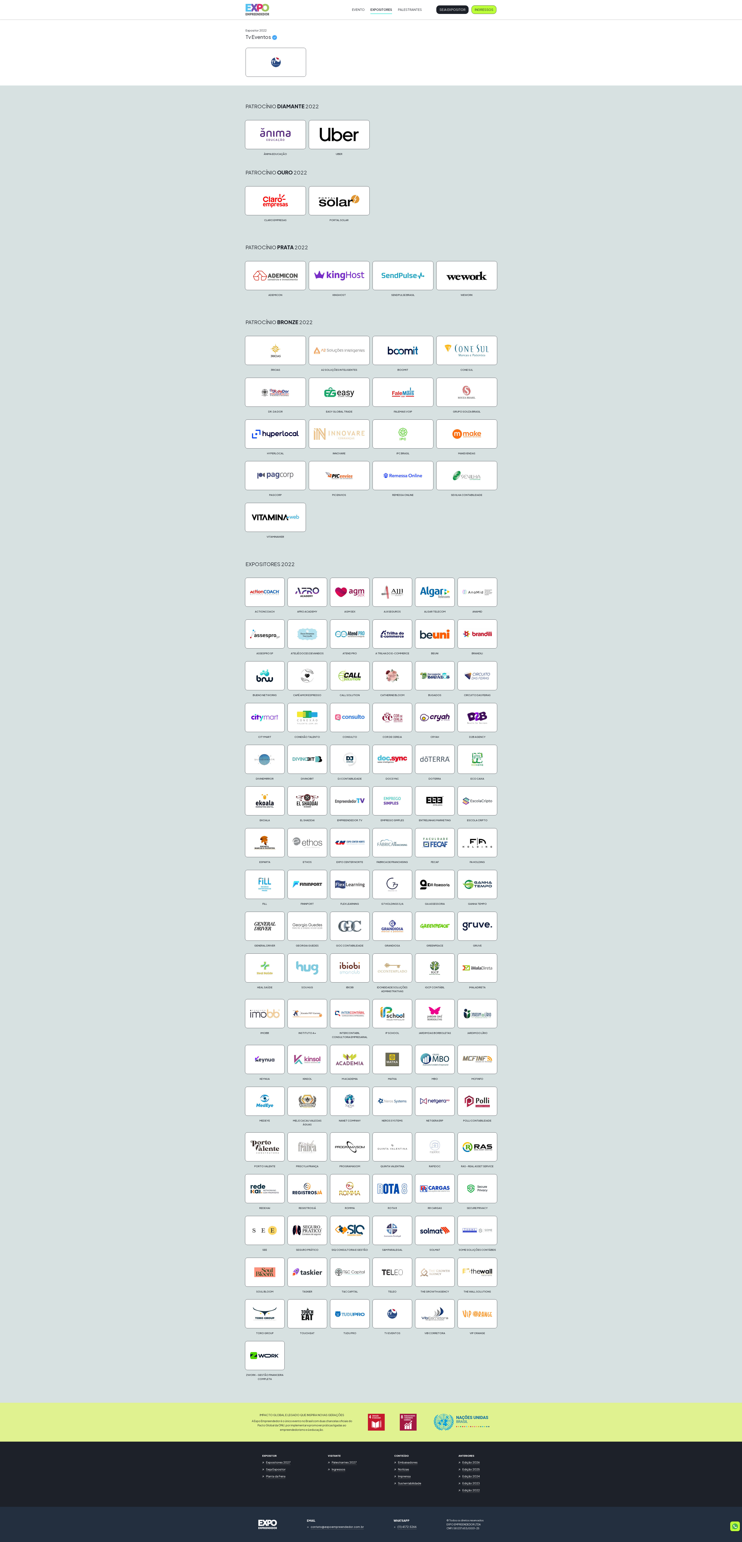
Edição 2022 (471, 1490)
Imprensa (404, 1476)
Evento (358, 10)
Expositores (381, 10)
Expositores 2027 (278, 1462)
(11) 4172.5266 (407, 1526)
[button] (735, 1526)
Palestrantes (410, 10)
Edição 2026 (471, 1462)
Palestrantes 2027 (344, 1462)
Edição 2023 (471, 1483)
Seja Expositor (452, 10)
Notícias (403, 1469)
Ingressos (484, 10)
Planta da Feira (275, 1476)
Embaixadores (408, 1462)
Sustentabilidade (409, 1483)
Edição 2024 (471, 1476)
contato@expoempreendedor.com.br (337, 1526)
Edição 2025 (471, 1469)
